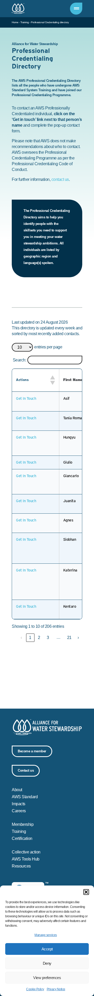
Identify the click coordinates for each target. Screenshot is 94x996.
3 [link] (48, 637)
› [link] (78, 637)
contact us (60, 179)
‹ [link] (21, 637)
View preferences (47, 977)
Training (24, 22)
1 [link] (30, 637)
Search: (19, 360)
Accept (47, 949)
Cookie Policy (35, 989)
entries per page (48, 347)
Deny (47, 963)
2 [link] (39, 637)
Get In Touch (26, 399)
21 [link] (69, 637)
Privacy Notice (56, 989)
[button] (86, 892)
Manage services (45, 935)
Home (15, 22)
